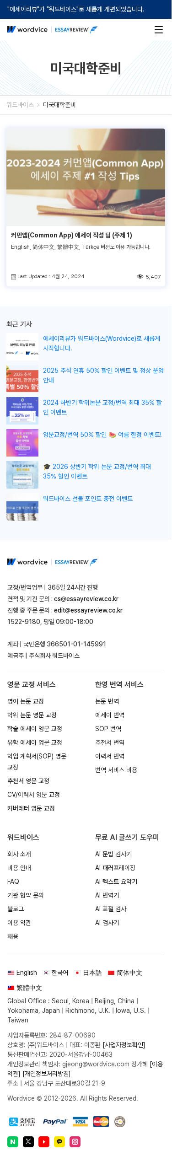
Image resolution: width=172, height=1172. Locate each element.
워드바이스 (20, 104)
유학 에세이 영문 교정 (34, 742)
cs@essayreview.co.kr (86, 598)
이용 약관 (19, 922)
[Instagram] (75, 1141)
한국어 (60, 972)
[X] (28, 1141)
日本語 (92, 972)
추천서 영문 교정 (28, 781)
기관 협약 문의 (25, 895)
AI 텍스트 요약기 (116, 881)
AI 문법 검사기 (113, 854)
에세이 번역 (109, 715)
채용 (12, 936)
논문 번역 (107, 701)
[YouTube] (43, 1141)
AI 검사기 (107, 922)
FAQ (13, 881)
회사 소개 (19, 854)
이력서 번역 (109, 756)
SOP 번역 (108, 728)
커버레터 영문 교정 (31, 808)
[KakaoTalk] (59, 1141)
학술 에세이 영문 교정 (34, 728)
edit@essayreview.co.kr (88, 610)
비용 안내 (19, 867)
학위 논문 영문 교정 (32, 715)
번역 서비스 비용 (116, 770)
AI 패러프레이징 (115, 867)
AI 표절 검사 (110, 909)
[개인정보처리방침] (46, 1073)
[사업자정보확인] (123, 1044)
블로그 (15, 909)
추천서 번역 (109, 742)
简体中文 (129, 972)
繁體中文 (29, 987)
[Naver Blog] (12, 1141)
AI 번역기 (107, 895)
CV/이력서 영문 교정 (33, 794)
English (26, 972)
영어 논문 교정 (25, 701)
